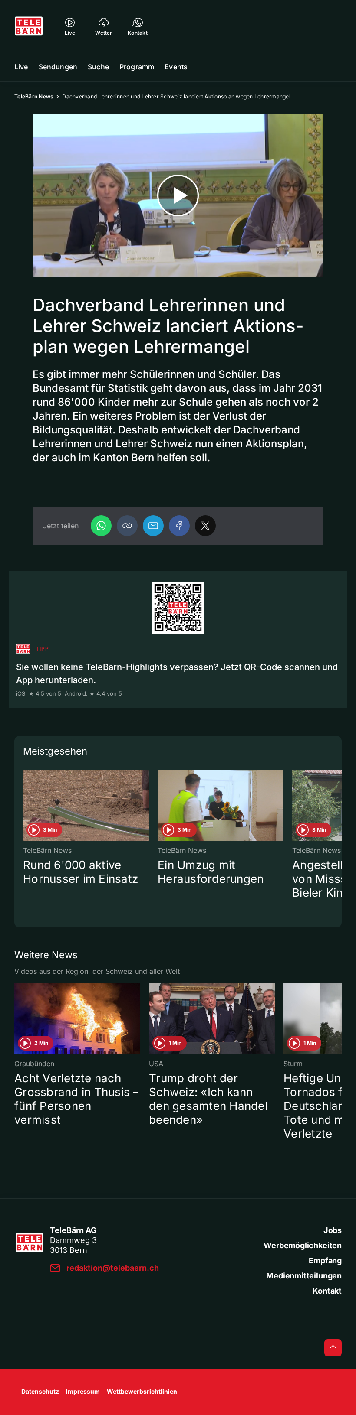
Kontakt (327, 1290)
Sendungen (58, 66)
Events (176, 66)
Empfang (325, 1260)
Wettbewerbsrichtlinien (142, 1391)
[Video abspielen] (178, 195)
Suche (98, 66)
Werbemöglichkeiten (303, 1245)
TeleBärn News (33, 96)
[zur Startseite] (29, 26)
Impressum (83, 1391)
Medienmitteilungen (304, 1275)
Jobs (332, 1230)
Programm (136, 66)
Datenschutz (40, 1391)
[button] (127, 525)
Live (21, 66)
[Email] (153, 525)
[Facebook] (179, 525)
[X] (205, 525)
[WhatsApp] (101, 525)
